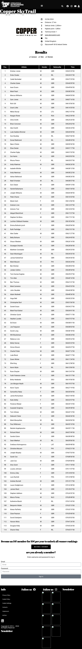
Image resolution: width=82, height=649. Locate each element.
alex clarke (14, 233)
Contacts (5, 607)
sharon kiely (14, 530)
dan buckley (14, 136)
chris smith (14, 120)
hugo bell (13, 298)
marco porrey (15, 497)
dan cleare (14, 185)
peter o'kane (14, 197)
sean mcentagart (16, 254)
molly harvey (14, 343)
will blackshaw (15, 335)
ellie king (13, 363)
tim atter (13, 278)
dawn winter (14, 359)
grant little (14, 108)
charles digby (15, 152)
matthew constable (17, 250)
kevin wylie (14, 367)
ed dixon (13, 323)
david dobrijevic (16, 518)
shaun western (15, 241)
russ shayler (14, 371)
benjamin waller (16, 505)
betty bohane (15, 237)
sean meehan (15, 440)
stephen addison (16, 493)
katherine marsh (16, 501)
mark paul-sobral (16, 311)
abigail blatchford (16, 213)
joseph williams (16, 193)
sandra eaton (15, 436)
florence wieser (15, 404)
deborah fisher (15, 416)
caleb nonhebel (15, 79)
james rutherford (16, 258)
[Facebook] (67, 6)
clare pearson (15, 514)
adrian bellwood (16, 177)
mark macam (15, 262)
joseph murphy (15, 453)
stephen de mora (16, 217)
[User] (78, 6)
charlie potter (15, 351)
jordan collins (15, 270)
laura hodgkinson (16, 485)
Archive (4, 615)
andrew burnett (15, 481)
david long (14, 331)
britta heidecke (15, 380)
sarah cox (14, 457)
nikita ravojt (14, 112)
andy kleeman (15, 164)
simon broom (15, 347)
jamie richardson (16, 396)
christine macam (16, 449)
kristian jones (15, 71)
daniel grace (14, 307)
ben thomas (14, 282)
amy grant (14, 465)
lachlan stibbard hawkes (19, 221)
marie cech (14, 201)
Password (4, 568)
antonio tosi (14, 209)
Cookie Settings (6, 603)
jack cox (13, 461)
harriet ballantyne (16, 189)
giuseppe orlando (16, 246)
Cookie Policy (6, 599)
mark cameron (15, 286)
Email (3, 562)
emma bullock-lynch (17, 225)
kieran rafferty (15, 509)
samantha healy (16, 392)
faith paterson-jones (17, 375)
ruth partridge (15, 229)
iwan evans (14, 87)
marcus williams (16, 95)
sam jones (14, 99)
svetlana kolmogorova (18, 444)
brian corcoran (15, 124)
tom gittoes (14, 412)
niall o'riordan (15, 181)
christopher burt (16, 302)
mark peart (14, 91)
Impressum (5, 611)
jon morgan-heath (16, 384)
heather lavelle (15, 319)
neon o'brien (14, 144)
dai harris (13, 156)
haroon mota (15, 522)
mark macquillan (16, 420)
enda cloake (14, 75)
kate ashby (14, 400)
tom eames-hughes (17, 274)
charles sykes (15, 83)
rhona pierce (15, 160)
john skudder (15, 290)
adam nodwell (15, 294)
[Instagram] (71, 6)
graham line (14, 205)
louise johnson (16, 469)
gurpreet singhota (16, 408)
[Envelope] (75, 6)
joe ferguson (15, 327)
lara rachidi (14, 477)
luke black (14, 355)
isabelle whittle (15, 168)
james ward (14, 489)
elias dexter (14, 148)
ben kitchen (14, 266)
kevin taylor (14, 388)
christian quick (15, 315)
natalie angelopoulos (17, 428)
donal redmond (16, 140)
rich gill (13, 104)
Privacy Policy (6, 595)
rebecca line (15, 339)
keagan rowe (15, 116)
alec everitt (14, 128)
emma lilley (14, 473)
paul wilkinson (15, 424)
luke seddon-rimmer (17, 132)
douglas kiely (15, 526)
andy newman (15, 173)
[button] (42, 5)
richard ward (15, 432)
